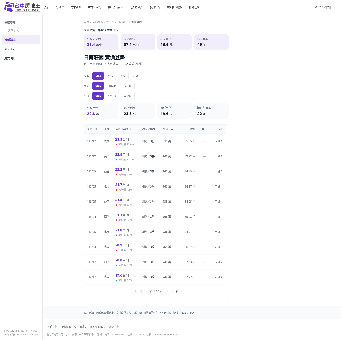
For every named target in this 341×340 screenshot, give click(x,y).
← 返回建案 (11, 31)
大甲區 (110, 22)
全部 (98, 76)
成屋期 (128, 86)
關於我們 (52, 326)
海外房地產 (136, 7)
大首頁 (48, 7)
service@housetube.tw (165, 334)
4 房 (135, 76)
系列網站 (154, 7)
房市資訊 (76, 7)
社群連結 (194, 7)
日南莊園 (122, 22)
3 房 (123, 76)
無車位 (128, 96)
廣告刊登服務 (174, 7)
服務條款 (65, 326)
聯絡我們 (114, 326)
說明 (115, 30)
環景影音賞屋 (115, 7)
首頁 (86, 22)
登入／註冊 (325, 7)
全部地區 (97, 22)
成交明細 (10, 58)
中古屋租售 (94, 7)
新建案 (60, 7)
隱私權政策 (80, 326)
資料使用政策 (98, 326)
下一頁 (174, 291)
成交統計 (10, 49)
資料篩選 (10, 40)
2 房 (110, 76)
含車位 (112, 96)
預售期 (112, 86)
